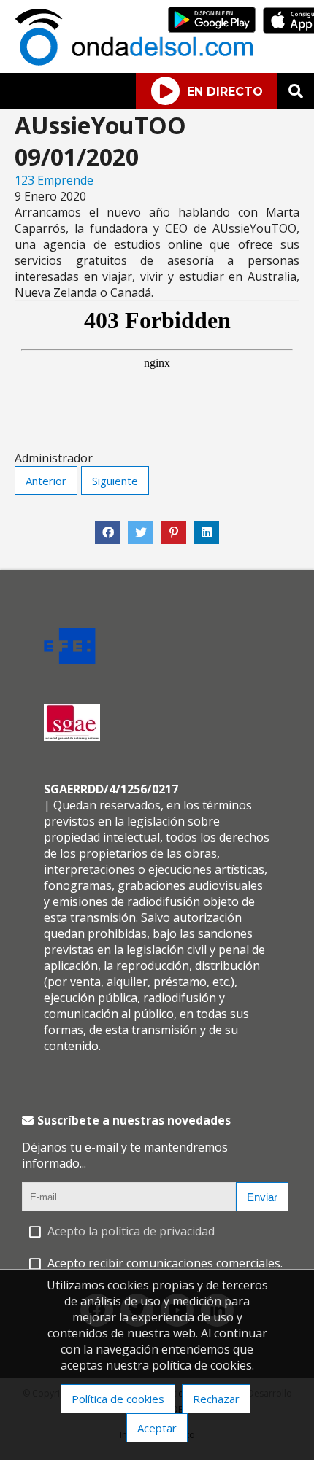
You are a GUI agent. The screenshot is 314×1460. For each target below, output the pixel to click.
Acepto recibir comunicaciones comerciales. (165, 1263)
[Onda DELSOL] (137, 61)
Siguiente (115, 480)
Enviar (262, 1197)
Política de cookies (118, 1398)
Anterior (46, 480)
